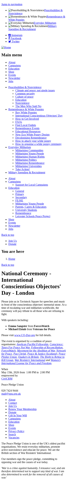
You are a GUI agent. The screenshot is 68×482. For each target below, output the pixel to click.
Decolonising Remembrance (31, 137)
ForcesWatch (8, 350)
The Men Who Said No (28, 106)
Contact (12, 402)
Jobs (10, 81)
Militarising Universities (28, 166)
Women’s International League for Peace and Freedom (31, 362)
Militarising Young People (29, 153)
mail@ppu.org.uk (11, 393)
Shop (11, 71)
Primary (19, 194)
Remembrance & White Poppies (26, 109)
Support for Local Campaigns (31, 184)
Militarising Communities (29, 150)
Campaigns (14, 65)
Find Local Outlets (25, 125)
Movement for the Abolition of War (36, 350)
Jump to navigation (11, 4)
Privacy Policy (16, 431)
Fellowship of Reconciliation (47, 347)
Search (12, 434)
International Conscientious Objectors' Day (39, 115)
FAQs (18, 121)
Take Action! (22, 169)
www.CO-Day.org (24, 335)
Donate (12, 243)
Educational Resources (27, 131)
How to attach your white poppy (33, 140)
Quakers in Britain (28, 356)
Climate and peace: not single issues (35, 90)
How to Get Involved (27, 118)
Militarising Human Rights (30, 156)
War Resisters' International (30, 360)
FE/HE (19, 200)
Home (11, 258)
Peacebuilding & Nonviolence (24, 87)
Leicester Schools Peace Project (32, 216)
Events (12, 74)
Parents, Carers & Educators (30, 206)
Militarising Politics (26, 159)
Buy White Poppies (26, 112)
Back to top (7, 234)
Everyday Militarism (45, 22)
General (19, 191)
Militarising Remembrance (29, 162)
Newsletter (14, 78)
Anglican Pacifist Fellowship (32, 344)
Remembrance (23, 213)
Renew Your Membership (22, 409)
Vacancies (13, 437)
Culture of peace (24, 96)
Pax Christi (19, 353)
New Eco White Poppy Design (32, 134)
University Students (26, 209)
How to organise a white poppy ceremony (38, 144)
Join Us (12, 240)
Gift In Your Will (17, 415)
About (11, 62)
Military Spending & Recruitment (32, 28)
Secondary (21, 197)
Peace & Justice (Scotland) (42, 353)
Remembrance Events (27, 128)
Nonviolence (22, 103)
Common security (25, 93)
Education (14, 68)
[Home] (6, 47)
